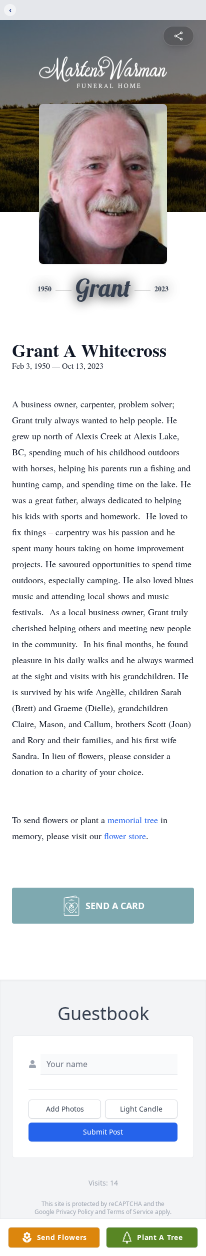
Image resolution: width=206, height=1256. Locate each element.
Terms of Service (130, 1212)
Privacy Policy (75, 1212)
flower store (125, 836)
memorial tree (133, 820)
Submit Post (103, 1132)
